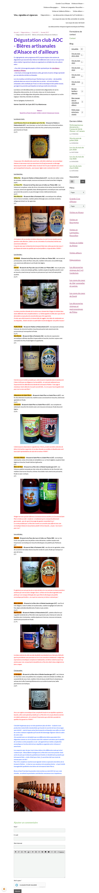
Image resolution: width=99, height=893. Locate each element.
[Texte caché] (42, 851)
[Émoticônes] (55, 851)
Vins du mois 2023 (77, 62)
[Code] (52, 851)
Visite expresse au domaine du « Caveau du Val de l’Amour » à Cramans (77, 128)
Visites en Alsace (77, 3)
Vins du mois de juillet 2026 (75, 139)
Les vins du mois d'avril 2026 (76, 167)
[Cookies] (4, 889)
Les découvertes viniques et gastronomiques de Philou (66, 26)
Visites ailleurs (78, 11)
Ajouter (17, 891)
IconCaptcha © (42, 886)
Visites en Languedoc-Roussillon (72, 7)
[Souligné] (22, 851)
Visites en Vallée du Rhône (61, 11)
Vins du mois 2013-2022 (78, 55)
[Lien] (39, 851)
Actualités (77, 49)
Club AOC (35, 32)
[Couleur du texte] (29, 851)
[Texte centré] (36, 851)
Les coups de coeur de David (75, 23)
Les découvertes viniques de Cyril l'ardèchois (68, 15)
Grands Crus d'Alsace (63, 3)
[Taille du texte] (25, 851)
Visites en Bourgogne (51, 7)
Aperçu (61, 852)
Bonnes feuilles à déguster (77, 91)
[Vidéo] (48, 851)
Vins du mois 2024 (77, 69)
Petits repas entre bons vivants (77, 112)
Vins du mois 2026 (77, 83)
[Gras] (15, 851)
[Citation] (32, 851)
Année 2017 (45, 32)
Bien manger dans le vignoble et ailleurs (77, 101)
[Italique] (18, 851)
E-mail (16, 835)
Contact (73, 38)
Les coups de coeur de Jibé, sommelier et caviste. (68, 19)
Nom (15, 827)
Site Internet (18, 843)
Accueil (16, 32)
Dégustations (45, 15)
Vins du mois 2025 (77, 76)
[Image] (45, 851)
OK (83, 181)
